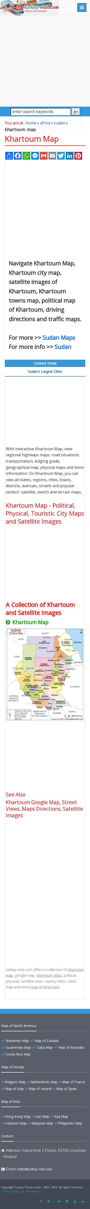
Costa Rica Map (18, 1054)
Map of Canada (47, 1040)
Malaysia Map (42, 1123)
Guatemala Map (18, 1047)
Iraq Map (61, 1116)
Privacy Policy (11, 1191)
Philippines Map (70, 1123)
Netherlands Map (43, 1082)
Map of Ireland (40, 1088)
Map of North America (18, 1025)
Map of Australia (71, 1047)
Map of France (73, 1082)
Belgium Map (15, 1082)
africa (45, 123)
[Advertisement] (45, 60)
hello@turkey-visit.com (34, 1169)
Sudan (63, 347)
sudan (59, 123)
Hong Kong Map (17, 1116)
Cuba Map (45, 1047)
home (31, 123)
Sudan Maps (59, 337)
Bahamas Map (17, 1040)
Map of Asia (10, 1101)
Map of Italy (14, 1088)
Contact (7, 1136)
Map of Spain (66, 1088)
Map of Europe (12, 1067)
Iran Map (42, 1116)
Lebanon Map (16, 1123)
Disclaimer (32, 1191)
